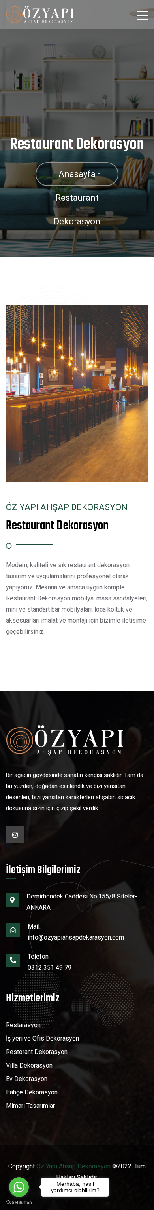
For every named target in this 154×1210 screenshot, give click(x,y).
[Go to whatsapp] (19, 1187)
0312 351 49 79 (49, 967)
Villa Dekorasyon (29, 1065)
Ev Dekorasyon (26, 1079)
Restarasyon (23, 1025)
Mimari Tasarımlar (30, 1105)
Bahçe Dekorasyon (32, 1092)
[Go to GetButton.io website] (19, 1202)
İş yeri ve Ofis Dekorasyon (42, 1038)
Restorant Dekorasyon (37, 1052)
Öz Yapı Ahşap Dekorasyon (73, 1166)
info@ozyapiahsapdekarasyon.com (76, 937)
